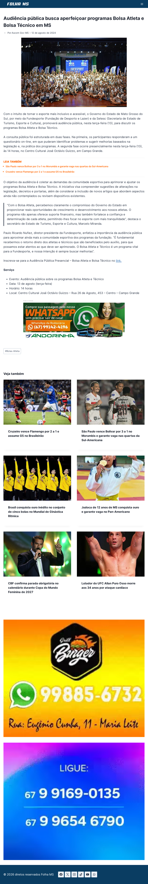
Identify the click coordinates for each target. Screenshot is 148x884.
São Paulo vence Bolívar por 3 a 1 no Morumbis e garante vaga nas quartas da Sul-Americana (57, 166)
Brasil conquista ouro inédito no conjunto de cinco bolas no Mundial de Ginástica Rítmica (36, 512)
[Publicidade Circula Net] (74, 859)
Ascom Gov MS (20, 32)
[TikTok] (81, 874)
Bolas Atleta (12, 351)
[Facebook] (61, 874)
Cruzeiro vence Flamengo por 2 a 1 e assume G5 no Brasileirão (40, 171)
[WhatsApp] (94, 874)
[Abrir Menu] (142, 4)
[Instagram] (74, 874)
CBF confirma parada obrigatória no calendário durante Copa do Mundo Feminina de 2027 (33, 588)
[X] (68, 874)
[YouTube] (87, 874)
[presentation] (37, 402)
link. (119, 260)
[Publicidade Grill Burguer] (74, 736)
